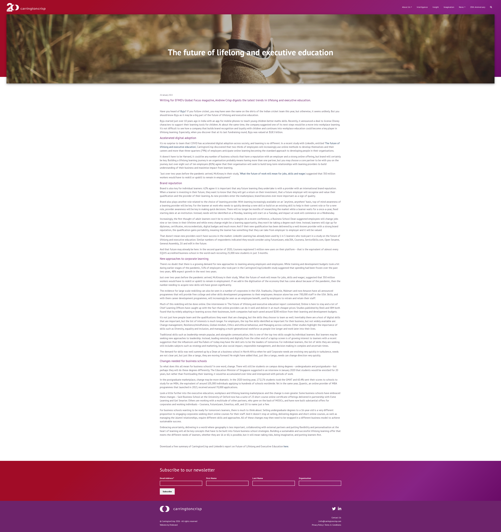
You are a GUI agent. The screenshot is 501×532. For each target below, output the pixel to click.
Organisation (305, 478)
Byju (182, 111)
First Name (211, 478)
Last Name (257, 478)
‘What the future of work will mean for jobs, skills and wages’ (273, 173)
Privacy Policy (317, 525)
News (461, 7)
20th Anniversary (477, 7)
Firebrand (174, 525)
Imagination (449, 7)
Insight (436, 7)
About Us (406, 7)
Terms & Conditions (332, 525)
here (286, 446)
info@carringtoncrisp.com (330, 521)
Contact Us (336, 517)
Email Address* (167, 478)
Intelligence (422, 7)
